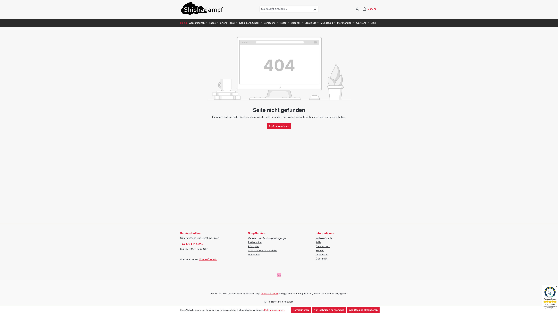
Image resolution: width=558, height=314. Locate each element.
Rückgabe (253, 246)
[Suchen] (314, 9)
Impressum (322, 254)
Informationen (325, 233)
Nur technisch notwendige (329, 309)
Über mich (321, 258)
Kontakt (320, 250)
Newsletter (254, 254)
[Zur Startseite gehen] (202, 8)
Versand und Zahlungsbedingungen (267, 238)
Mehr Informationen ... (274, 310)
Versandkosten (269, 293)
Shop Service (256, 233)
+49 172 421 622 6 (191, 244)
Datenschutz (323, 246)
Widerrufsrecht (324, 238)
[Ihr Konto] (357, 9)
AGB (318, 242)
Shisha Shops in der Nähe (262, 250)
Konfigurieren (301, 309)
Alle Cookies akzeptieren (363, 309)
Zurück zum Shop (279, 126)
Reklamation (255, 242)
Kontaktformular (208, 259)
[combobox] (285, 9)
